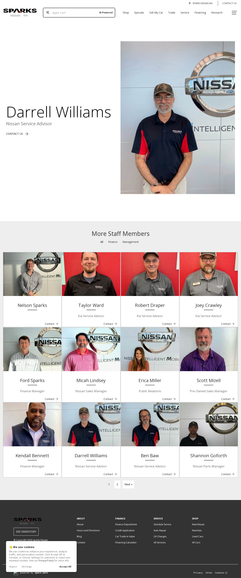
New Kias (197, 530)
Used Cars (197, 536)
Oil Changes (160, 536)
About (80, 524)
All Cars (196, 542)
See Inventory (26, 531)
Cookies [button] (219, 573)
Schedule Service (162, 524)
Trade (171, 12)
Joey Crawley (209, 305)
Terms (209, 573)
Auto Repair (160, 530)
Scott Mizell (209, 380)
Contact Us (229, 3)
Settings (27, 566)
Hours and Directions (88, 530)
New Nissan (198, 524)
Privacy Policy (46, 560)
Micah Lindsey (91, 380)
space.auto (41, 572)
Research (217, 12)
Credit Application (125, 530)
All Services (159, 542)
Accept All (65, 566)
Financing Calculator (126, 542)
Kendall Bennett (32, 455)
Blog (79, 536)
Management (130, 242)
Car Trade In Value (125, 536)
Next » (128, 484)
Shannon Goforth (208, 455)
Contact (52, 324)
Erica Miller (150, 380)
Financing (200, 12)
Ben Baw (150, 455)
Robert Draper (150, 305)
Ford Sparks (32, 380)
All (101, 242)
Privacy (198, 573)
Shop (126, 12)
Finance (112, 242)
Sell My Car (156, 12)
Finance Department (126, 524)
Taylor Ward (91, 305)
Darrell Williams (91, 455)
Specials (139, 12)
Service (185, 12)
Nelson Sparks (32, 305)
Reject (13, 566)
